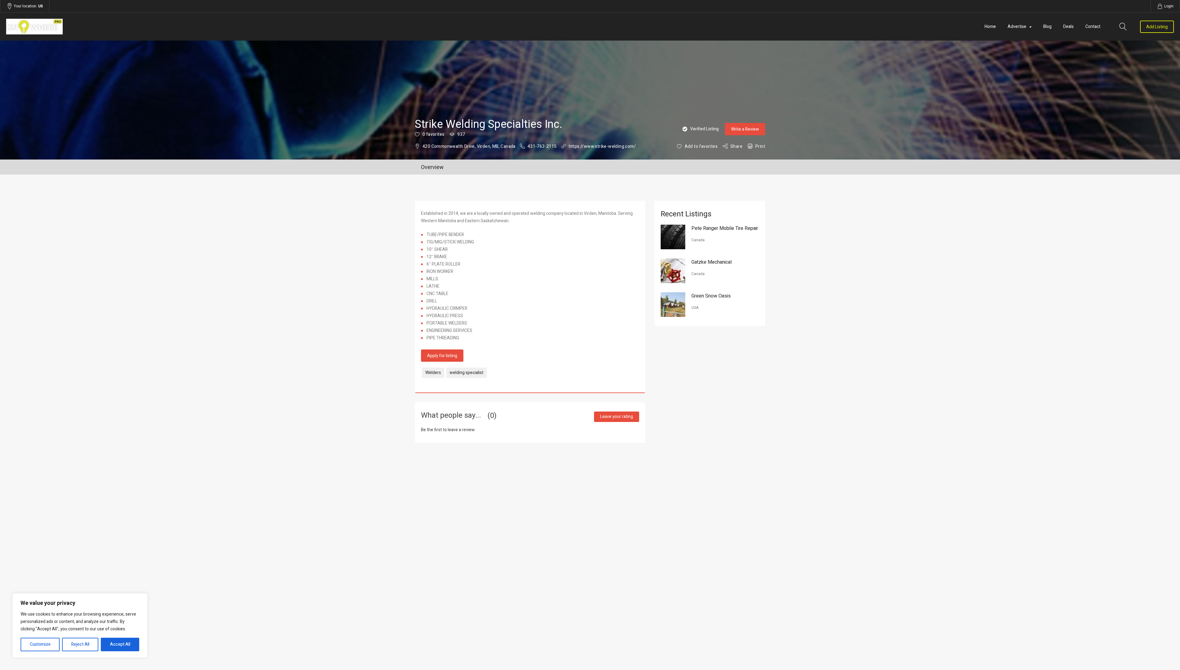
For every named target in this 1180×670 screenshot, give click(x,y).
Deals (1068, 26)
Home (990, 26)
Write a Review (745, 129)
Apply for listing (442, 356)
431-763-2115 (542, 146)
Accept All (120, 644)
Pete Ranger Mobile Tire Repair (724, 228)
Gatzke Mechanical (711, 262)
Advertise (1017, 26)
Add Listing (1157, 27)
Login (1169, 6)
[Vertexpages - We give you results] (181, 26)
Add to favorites (701, 146)
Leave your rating (616, 416)
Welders (433, 372)
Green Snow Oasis (711, 296)
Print (760, 146)
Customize (40, 644)
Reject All (80, 644)
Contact (1092, 26)
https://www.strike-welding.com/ (602, 146)
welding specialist (466, 372)
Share (736, 146)
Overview (432, 167)
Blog (1047, 26)
